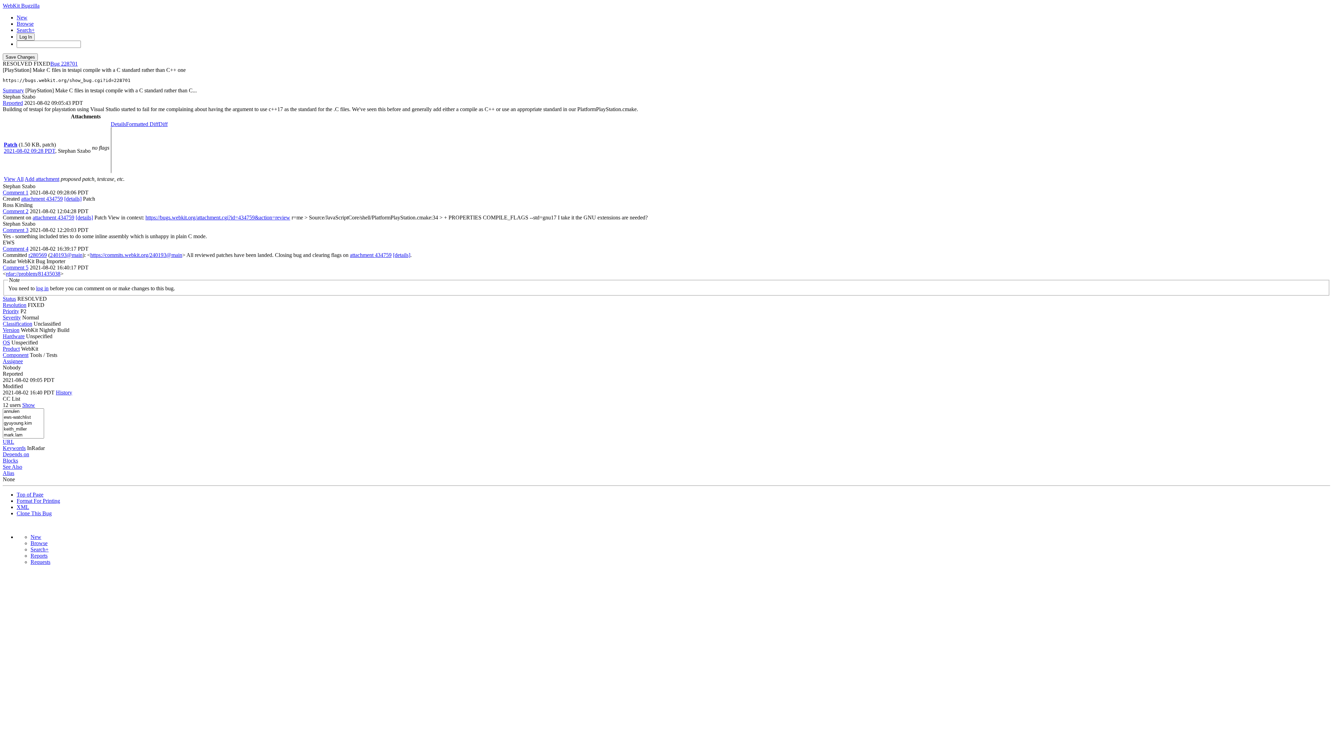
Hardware (14, 336)
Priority (11, 311)
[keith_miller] (23, 429)
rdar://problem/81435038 (33, 274)
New (22, 17)
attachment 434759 (42, 199)
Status (9, 299)
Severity (12, 317)
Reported (13, 103)
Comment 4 (15, 249)
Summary (13, 90)
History (64, 392)
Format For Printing (38, 501)
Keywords (14, 448)
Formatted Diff (142, 124)
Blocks (10, 461)
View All (14, 179)
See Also (12, 467)
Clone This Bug (34, 513)
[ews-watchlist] (23, 417)
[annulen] (23, 412)
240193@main (66, 255)
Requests (40, 562)
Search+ (26, 30)
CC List (11, 399)
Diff (163, 124)
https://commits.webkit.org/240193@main (136, 255)
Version (11, 330)
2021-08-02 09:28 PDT (29, 151)
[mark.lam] (23, 435)
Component (15, 355)
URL (8, 442)
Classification (17, 324)
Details (118, 124)
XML (23, 507)
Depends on (16, 454)
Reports (39, 556)
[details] (73, 199)
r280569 (37, 255)
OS (6, 342)
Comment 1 (15, 192)
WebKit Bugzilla (21, 6)
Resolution (14, 305)
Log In (25, 37)
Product (11, 349)
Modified (13, 386)
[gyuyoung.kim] (23, 423)
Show (28, 405)
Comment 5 (15, 267)
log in (42, 288)
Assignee (13, 361)
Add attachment (42, 179)
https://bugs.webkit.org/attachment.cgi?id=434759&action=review (217, 217)
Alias (8, 473)
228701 (69, 64)
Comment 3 (15, 230)
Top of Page (30, 495)
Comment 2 (15, 211)
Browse (25, 24)
